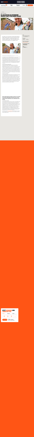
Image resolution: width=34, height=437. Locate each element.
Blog (1, 13)
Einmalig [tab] (3, 313)
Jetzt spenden (30, 5)
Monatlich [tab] (8, 313)
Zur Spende (4, 319)
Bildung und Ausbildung (25, 42)
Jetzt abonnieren (25, 44)
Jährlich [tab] (13, 313)
